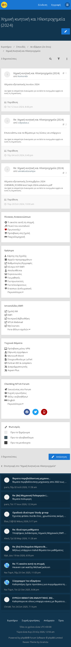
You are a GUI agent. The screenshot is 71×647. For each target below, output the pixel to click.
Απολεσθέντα (14, 270)
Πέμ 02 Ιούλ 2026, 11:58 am (23, 487)
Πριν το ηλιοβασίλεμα (22, 437)
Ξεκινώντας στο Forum (19, 389)
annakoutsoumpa (26, 171)
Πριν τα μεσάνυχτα (20, 442)
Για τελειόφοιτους (16, 284)
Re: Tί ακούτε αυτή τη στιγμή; (28, 563)
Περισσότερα (14, 292)
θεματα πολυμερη (22, 498)
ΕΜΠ (9, 314)
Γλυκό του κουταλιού (18, 225)
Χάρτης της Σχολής (17, 255)
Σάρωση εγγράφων (17, 352)
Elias (6, 521)
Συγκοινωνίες (14, 274)
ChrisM (7, 606)
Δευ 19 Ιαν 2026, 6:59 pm (21, 555)
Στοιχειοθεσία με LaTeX (19, 359)
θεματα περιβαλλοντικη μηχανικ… (31, 478)
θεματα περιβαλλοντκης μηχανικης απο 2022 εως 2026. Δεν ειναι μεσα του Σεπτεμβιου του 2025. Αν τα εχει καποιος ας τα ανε (39, 481)
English (11, 400)
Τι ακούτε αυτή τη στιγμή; (20, 222)
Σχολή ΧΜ (12, 311)
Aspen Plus (13, 370)
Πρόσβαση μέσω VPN (18, 348)
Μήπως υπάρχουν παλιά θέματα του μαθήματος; (38, 550)
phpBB (24, 637)
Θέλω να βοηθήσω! (17, 396)
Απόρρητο (49, 620)
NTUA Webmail (15, 322)
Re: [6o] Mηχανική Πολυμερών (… (30, 495)
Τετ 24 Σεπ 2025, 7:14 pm (24, 606)
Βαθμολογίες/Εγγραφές (19, 263)
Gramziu (44, 642)
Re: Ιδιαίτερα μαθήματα (25, 529)
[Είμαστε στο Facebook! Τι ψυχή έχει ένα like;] (27, 412)
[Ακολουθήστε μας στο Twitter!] (35, 412)
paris (6, 487)
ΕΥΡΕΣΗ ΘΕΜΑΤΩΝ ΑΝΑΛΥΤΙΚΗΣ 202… (33, 597)
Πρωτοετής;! (14, 229)
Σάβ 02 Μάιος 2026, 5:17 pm (23, 521)
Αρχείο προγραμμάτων (19, 259)
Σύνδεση (42, 4)
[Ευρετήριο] (4, 5)
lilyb (6, 555)
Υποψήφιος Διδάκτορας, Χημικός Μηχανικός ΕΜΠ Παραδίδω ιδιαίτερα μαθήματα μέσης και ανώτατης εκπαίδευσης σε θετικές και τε (39, 533)
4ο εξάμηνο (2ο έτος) (40, 46)
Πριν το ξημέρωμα (20, 432)
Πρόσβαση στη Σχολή (18, 233)
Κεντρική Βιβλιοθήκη (18, 318)
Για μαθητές (13, 277)
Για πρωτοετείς (15, 281)
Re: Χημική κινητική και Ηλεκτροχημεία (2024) (38, 119)
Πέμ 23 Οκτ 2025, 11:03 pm (27, 572)
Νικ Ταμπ (8, 572)
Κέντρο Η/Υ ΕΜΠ (15, 266)
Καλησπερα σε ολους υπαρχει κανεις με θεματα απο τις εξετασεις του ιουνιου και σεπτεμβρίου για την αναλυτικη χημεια (39, 601)
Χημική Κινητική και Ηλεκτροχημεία (23, 50)
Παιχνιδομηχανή (16, 236)
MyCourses (13, 325)
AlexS (6, 538)
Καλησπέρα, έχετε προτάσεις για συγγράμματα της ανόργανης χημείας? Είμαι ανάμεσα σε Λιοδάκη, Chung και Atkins (39, 584)
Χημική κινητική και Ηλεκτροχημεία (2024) (36, 73)
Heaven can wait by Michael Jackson (31, 567)
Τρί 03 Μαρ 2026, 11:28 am (23, 538)
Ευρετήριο (6, 46)
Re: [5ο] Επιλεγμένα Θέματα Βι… (29, 546)
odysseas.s (23, 122)
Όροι (61, 620)
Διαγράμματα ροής (17, 366)
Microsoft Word (15, 355)
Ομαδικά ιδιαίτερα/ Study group (30, 512)
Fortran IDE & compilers (19, 363)
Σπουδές (20, 46)
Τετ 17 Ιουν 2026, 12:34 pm (23, 504)
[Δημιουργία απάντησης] (65, 31)
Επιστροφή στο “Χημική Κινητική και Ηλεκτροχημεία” (30, 466)
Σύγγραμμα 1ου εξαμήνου (26, 580)
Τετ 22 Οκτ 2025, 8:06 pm (26, 589)
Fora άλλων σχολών (18, 329)
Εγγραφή (56, 4)
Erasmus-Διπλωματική (19, 288)
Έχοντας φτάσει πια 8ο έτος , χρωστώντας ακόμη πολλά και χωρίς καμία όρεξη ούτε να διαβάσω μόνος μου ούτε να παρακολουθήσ (39, 515)
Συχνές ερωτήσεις (17, 393)
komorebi (23, 76)
